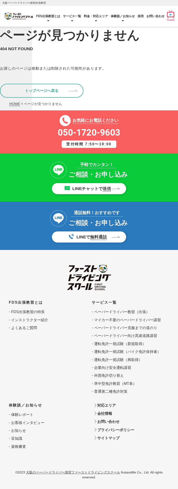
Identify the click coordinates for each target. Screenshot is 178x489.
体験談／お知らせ (25, 405)
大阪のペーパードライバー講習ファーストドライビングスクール (73, 472)
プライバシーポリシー (115, 430)
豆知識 (16, 438)
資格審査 (18, 447)
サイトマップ (108, 438)
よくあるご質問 (24, 328)
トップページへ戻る (41, 91)
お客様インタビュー (27, 423)
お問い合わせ (155, 16)
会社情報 (104, 413)
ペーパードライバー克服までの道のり (125, 328)
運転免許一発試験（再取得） (118, 360)
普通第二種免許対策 (110, 391)
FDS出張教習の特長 (28, 312)
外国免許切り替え (109, 375)
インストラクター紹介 (29, 320)
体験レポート (22, 415)
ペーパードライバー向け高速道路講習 (125, 336)
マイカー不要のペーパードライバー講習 (127, 320)
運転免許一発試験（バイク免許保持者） (127, 352)
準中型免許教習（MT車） (115, 384)
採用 (141, 16)
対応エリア (106, 405)
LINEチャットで (91, 188)
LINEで (91, 237)
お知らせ (18, 431)
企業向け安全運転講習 (112, 368)
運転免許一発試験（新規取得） (120, 344)
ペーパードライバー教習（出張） (122, 312)
